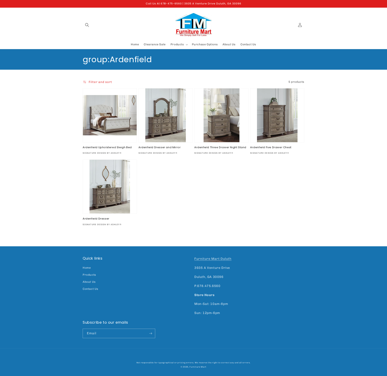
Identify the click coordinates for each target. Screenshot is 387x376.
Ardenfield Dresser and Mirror (159, 147)
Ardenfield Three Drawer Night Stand (220, 147)
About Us (89, 282)
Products (89, 275)
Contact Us (90, 289)
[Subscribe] (150, 333)
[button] (87, 25)
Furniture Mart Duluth (213, 259)
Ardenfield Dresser (96, 219)
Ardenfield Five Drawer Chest (270, 147)
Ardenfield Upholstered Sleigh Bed (107, 147)
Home (87, 267)
